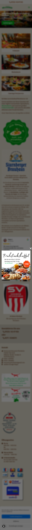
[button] (4, 526)
